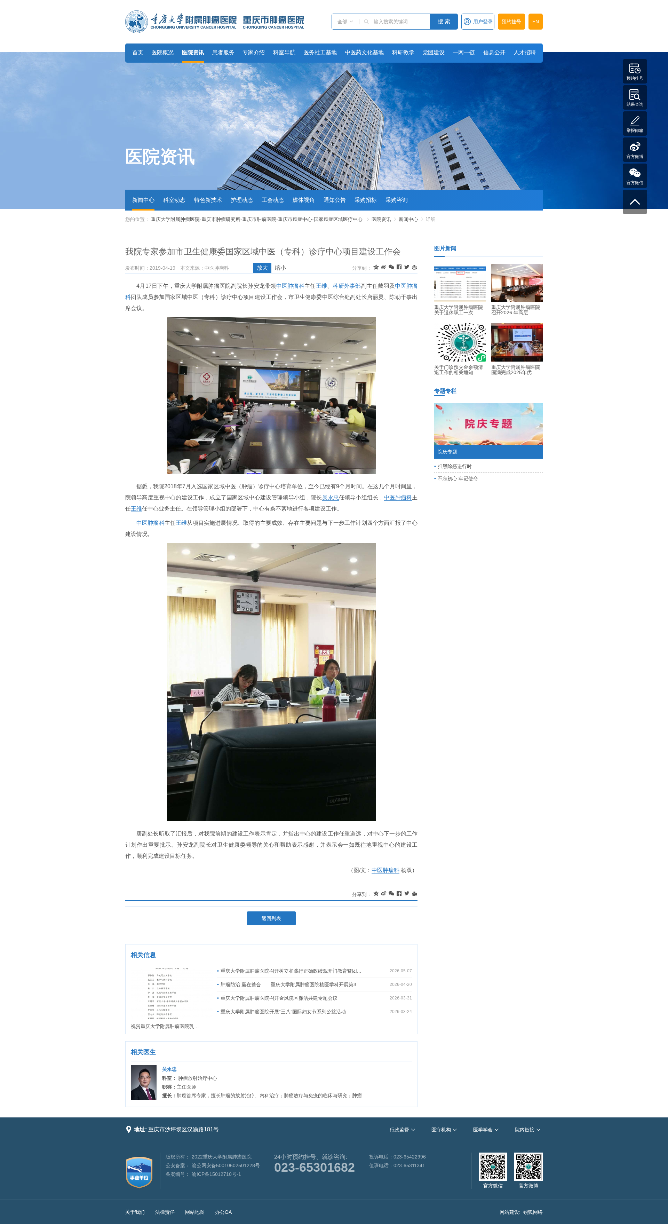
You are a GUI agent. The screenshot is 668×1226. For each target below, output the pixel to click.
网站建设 (509, 1212)
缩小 (280, 268)
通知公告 (335, 200)
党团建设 (433, 52)
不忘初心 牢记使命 (458, 478)
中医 (282, 286)
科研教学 (403, 52)
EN (535, 21)
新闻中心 (143, 200)
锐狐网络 (533, 1212)
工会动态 (273, 200)
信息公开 (494, 52)
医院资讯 (193, 52)
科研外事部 (347, 286)
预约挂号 (511, 21)
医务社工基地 (320, 52)
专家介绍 (253, 52)
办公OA (223, 1212)
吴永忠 (330, 497)
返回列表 (271, 918)
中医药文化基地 (364, 52)
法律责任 (165, 1212)
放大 (262, 268)
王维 (321, 286)
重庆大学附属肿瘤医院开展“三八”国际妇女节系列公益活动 (283, 1011)
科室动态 (174, 200)
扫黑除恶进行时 (455, 466)
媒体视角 (304, 200)
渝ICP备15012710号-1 (216, 1174)
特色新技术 (208, 200)
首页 (137, 52)
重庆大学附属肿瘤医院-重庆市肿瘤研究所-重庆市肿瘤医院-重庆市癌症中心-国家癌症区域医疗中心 (257, 219)
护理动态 (242, 200)
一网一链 (464, 52)
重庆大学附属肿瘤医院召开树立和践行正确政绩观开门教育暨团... (291, 971)
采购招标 (366, 200)
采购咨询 (396, 200)
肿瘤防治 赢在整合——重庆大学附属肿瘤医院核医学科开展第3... (290, 984)
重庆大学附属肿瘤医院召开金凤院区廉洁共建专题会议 (279, 998)
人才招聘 (525, 52)
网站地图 (195, 1212)
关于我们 (135, 1212)
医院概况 (162, 52)
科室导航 (284, 52)
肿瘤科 (295, 286)
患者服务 (223, 52)
